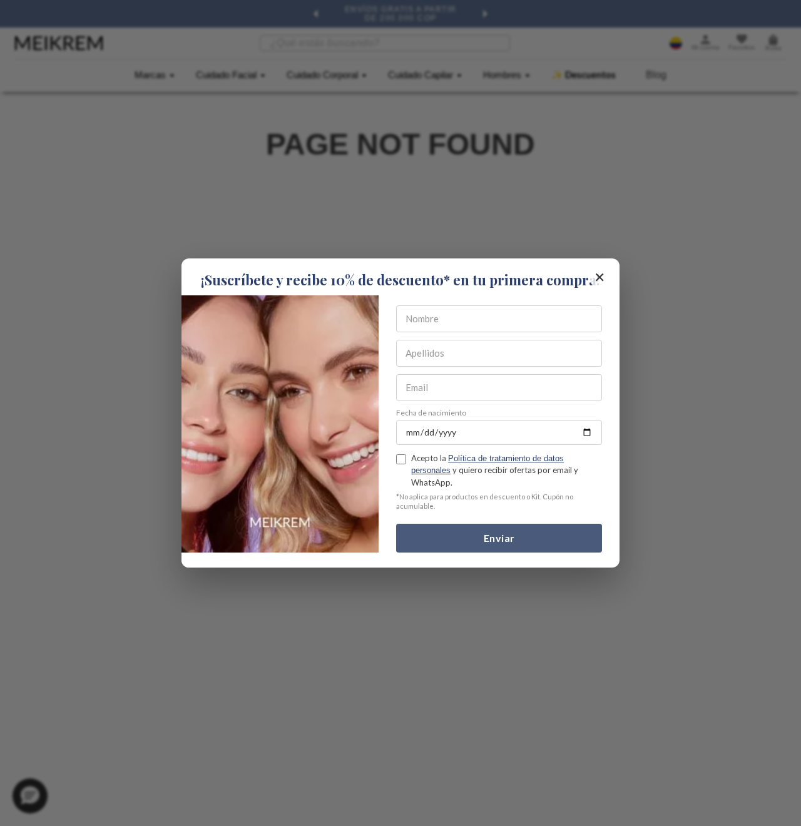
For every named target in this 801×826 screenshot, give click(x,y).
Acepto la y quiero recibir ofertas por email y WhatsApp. (494, 470)
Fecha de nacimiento (431, 413)
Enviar (499, 538)
